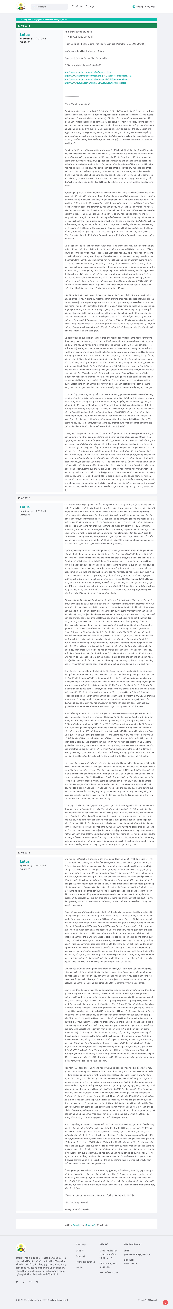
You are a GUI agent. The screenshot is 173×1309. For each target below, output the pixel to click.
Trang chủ (26, 19)
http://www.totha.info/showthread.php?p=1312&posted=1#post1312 (98, 75)
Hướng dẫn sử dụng (85, 1262)
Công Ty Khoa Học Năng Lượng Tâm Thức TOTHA (108, 1254)
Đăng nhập (150, 6)
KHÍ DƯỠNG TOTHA (109, 1272)
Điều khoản (142, 1300)
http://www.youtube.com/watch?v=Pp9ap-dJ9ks (88, 72)
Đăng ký (139, 6)
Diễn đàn (79, 6)
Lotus (25, 34)
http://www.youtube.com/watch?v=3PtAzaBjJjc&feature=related (95, 83)
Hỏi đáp (79, 1267)
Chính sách (152, 1300)
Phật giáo (38, 19)
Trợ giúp (92, 6)
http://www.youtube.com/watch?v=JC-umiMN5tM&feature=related (96, 79)
